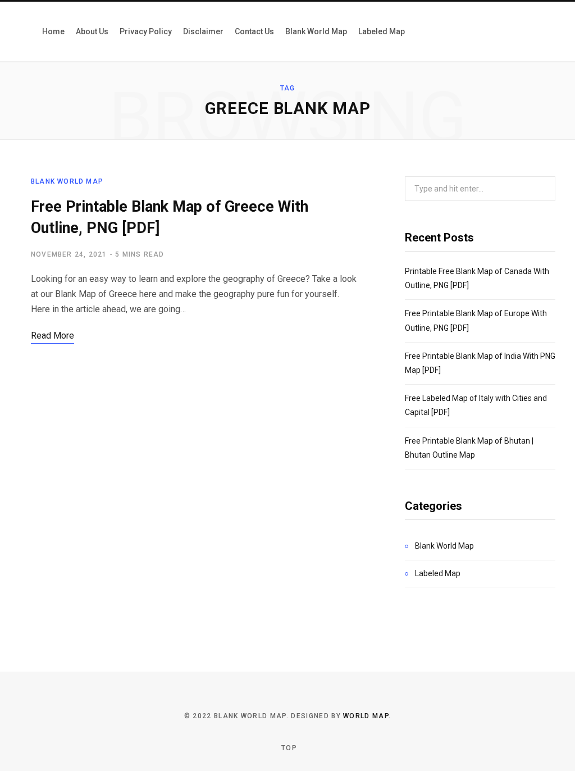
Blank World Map (67, 181)
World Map (366, 716)
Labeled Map (437, 573)
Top (288, 748)
